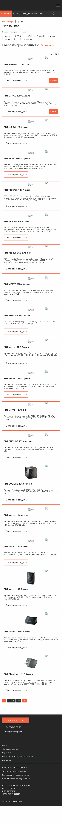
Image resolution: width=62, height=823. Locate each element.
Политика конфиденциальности (17, 756)
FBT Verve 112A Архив (16, 546)
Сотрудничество (10, 749)
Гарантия (6, 753)
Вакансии (6, 760)
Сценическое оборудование (16, 778)
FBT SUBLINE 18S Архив (17, 315)
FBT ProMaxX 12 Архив (16, 64)
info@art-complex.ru (45, 5)
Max (50, 5)
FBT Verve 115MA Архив (17, 378)
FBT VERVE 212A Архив (17, 284)
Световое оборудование (14, 767)
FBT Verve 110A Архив (16, 515)
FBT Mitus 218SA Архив (17, 158)
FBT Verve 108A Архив (16, 347)
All (25, 700)
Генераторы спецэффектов (15, 775)
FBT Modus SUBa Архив (17, 252)
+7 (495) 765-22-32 (40, 5)
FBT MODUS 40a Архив (17, 190)
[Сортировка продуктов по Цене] (56, 54)
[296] (31, 58)
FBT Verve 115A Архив (16, 589)
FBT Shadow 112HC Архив (18, 674)
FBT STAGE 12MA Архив (17, 95)
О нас (5, 745)
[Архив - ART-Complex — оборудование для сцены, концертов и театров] (11, 5)
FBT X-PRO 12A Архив (16, 127)
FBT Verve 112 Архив (15, 409)
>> (19, 700)
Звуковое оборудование (14, 771)
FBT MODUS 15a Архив (16, 221)
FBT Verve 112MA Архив (17, 631)
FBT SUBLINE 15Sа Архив (18, 441)
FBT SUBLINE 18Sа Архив (18, 483)
